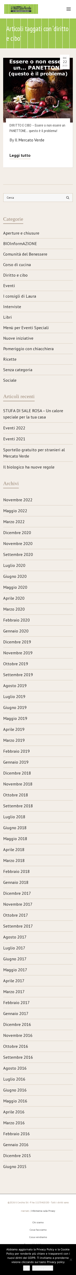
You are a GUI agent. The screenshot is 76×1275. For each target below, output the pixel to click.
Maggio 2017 (15, 970)
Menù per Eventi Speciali (26, 327)
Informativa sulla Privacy (43, 1210)
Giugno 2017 (15, 959)
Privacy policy (43, 1268)
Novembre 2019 (18, 653)
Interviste (12, 306)
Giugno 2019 (15, 707)
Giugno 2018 (15, 827)
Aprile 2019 (13, 729)
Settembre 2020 (18, 554)
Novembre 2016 (18, 1035)
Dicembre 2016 (17, 1024)
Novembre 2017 (18, 904)
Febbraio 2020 (16, 620)
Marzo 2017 (14, 991)
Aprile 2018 (13, 849)
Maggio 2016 (15, 1101)
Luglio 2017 (14, 948)
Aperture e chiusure (21, 233)
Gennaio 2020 (15, 631)
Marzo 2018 (14, 860)
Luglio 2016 (14, 1079)
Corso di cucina (17, 264)
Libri (7, 317)
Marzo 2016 (14, 1123)
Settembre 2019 (18, 674)
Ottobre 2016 (15, 1046)
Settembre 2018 (18, 806)
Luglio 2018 (14, 817)
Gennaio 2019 (15, 762)
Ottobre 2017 (15, 915)
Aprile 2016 (13, 1112)
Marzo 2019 (14, 740)
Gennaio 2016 (15, 1144)
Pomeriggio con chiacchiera (28, 348)
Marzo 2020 (14, 609)
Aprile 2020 (13, 598)
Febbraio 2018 (16, 871)
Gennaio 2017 (15, 1013)
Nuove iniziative (18, 338)
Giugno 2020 (15, 576)
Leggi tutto (20, 155)
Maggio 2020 (15, 587)
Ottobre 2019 (15, 664)
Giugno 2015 (15, 1166)
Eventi (9, 285)
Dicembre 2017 (17, 893)
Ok (26, 1268)
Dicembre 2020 (17, 532)
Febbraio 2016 (16, 1133)
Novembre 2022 (18, 500)
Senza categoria (17, 369)
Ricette (9, 359)
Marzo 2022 (14, 521)
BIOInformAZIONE (20, 243)
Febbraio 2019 (16, 751)
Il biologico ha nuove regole (28, 467)
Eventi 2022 (14, 428)
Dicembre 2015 (17, 1155)
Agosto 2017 (15, 937)
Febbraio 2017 (16, 1002)
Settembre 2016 (18, 1057)
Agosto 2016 (15, 1068)
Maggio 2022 (15, 510)
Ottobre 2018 (15, 795)
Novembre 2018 (18, 784)
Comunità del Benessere (25, 254)
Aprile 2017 (13, 980)
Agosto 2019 (15, 685)
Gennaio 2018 (15, 882)
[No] (71, 1260)
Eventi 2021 (14, 439)
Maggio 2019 (15, 718)
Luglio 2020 (14, 565)
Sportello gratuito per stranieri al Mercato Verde (34, 453)
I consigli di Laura (19, 296)
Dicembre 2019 (17, 642)
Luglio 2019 (14, 696)
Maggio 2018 (15, 838)
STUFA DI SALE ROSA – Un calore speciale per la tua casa (33, 414)
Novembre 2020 (18, 543)
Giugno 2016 (15, 1090)
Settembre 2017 (18, 926)
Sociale (9, 380)
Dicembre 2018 (17, 773)
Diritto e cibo (15, 275)
